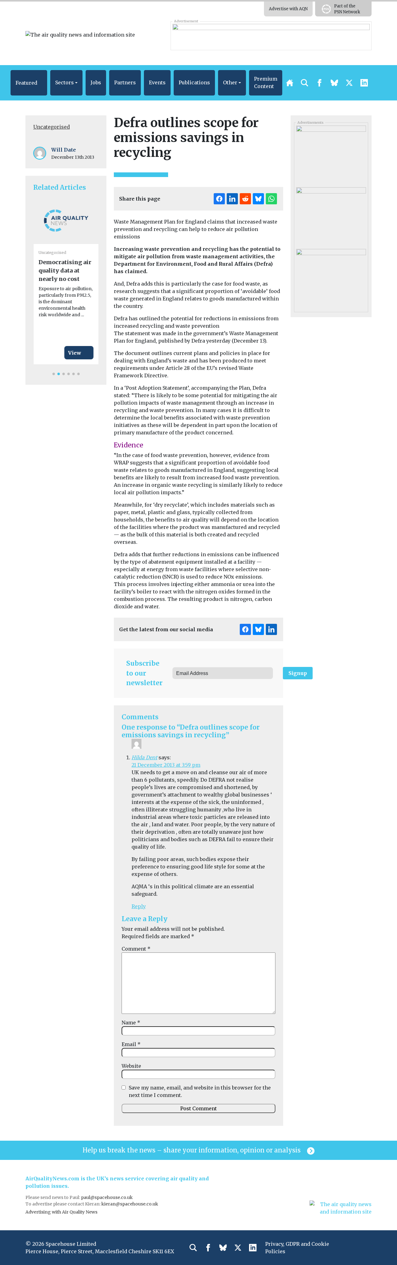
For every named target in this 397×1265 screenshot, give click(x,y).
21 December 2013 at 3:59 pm (166, 765)
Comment (136, 949)
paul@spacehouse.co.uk (107, 1197)
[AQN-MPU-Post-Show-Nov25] (331, 154)
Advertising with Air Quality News (61, 1212)
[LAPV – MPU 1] (331, 216)
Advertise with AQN (288, 8)
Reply (139, 906)
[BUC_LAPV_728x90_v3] (270, 36)
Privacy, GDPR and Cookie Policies (297, 1247)
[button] (29, 82)
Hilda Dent (144, 757)
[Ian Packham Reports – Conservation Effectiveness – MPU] (331, 277)
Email (131, 1044)
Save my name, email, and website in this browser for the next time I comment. (200, 1091)
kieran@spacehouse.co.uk (129, 1204)
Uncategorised (51, 127)
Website (131, 1066)
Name (131, 1022)
